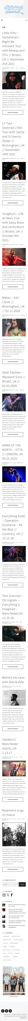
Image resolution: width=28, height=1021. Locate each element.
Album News (6, 936)
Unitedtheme (23, 1018)
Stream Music (6, 956)
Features (5, 943)
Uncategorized (7, 960)
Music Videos (16, 949)
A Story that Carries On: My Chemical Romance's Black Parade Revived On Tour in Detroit (17, 911)
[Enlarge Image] (5, 75)
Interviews (12, 946)
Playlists (10, 953)
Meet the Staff (7, 949)
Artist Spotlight (16, 936)
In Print (5, 946)
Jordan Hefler (6, 758)
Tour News (15, 956)
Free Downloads (14, 943)
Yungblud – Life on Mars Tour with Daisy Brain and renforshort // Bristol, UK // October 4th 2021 (13, 227)
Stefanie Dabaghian (8, 544)
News (4, 953)
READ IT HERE (14, 996)
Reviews (17, 953)
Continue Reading (12, 112)
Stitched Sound (7, 623)
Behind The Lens (7, 939)
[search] (25, 20)
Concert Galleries (18, 939)
